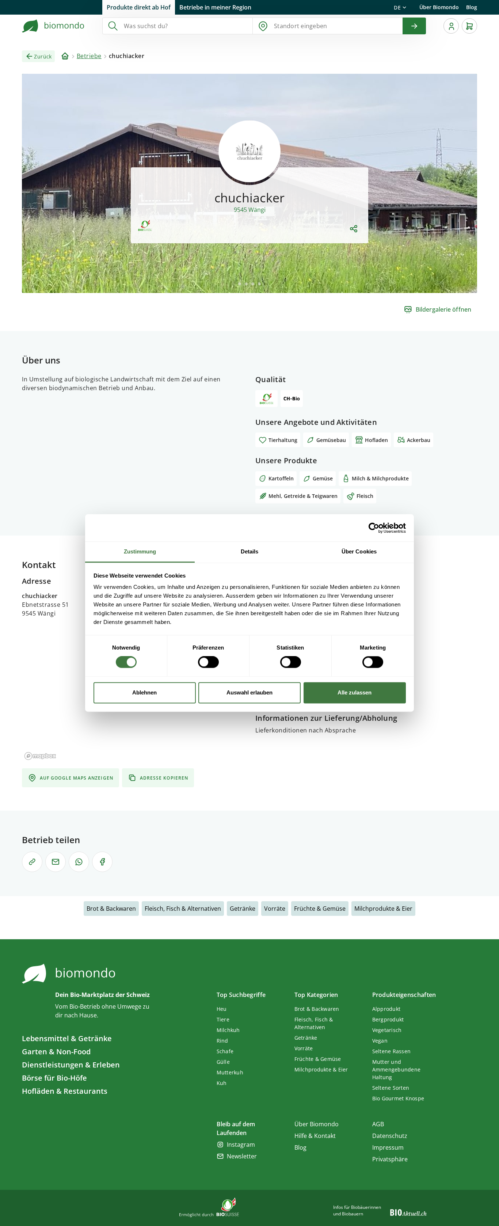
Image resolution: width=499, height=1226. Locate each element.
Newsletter (242, 1156)
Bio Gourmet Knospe (398, 1098)
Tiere (223, 1019)
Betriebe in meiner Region (215, 7)
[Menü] (451, 26)
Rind (222, 1040)
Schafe (225, 1051)
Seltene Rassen (391, 1051)
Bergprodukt (388, 1019)
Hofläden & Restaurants (64, 1091)
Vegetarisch (387, 1030)
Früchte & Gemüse (320, 909)
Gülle (223, 1061)
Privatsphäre (390, 1159)
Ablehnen (144, 692)
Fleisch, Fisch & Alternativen (183, 909)
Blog (471, 7)
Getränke (242, 909)
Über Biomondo (439, 7)
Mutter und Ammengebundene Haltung (396, 1069)
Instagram (241, 1145)
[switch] (208, 662)
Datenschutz (389, 1136)
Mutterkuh (230, 1072)
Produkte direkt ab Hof (139, 7)
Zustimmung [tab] (140, 551)
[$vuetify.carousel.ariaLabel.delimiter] (239, 283)
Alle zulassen (355, 692)
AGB (378, 1124)
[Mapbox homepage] (40, 756)
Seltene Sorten (391, 1087)
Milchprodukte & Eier (383, 909)
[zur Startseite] (53, 26)
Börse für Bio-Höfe (54, 1078)
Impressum (388, 1147)
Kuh (222, 1083)
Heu (222, 1008)
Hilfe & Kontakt (315, 1136)
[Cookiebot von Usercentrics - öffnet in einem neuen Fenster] (374, 527)
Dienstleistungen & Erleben (71, 1065)
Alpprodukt (386, 1008)
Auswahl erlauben (249, 692)
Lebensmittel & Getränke (67, 1038)
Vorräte (274, 909)
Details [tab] (250, 551)
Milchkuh (228, 1030)
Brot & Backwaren (111, 909)
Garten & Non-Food (56, 1051)
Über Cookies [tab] (359, 551)
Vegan (380, 1040)
